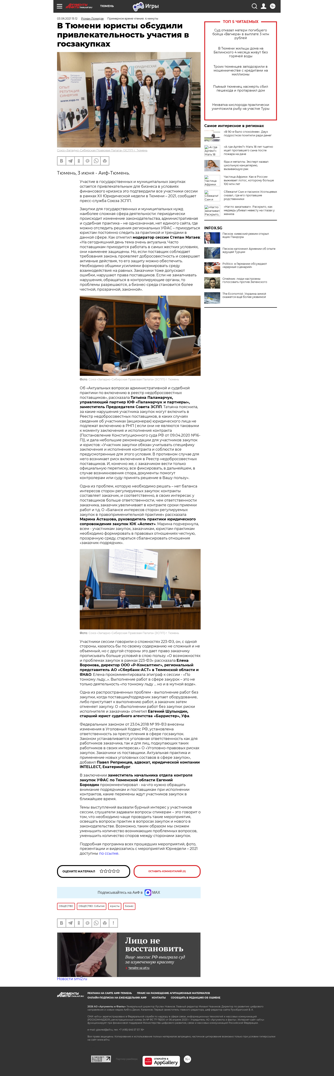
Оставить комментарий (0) (167, 871)
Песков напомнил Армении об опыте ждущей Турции (248, 250)
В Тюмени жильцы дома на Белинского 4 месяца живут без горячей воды (241, 52)
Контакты (159, 997)
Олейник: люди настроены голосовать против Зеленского (244, 280)
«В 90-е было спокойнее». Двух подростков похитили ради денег (248, 133)
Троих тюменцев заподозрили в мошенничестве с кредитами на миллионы (241, 70)
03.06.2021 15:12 (67, 18)
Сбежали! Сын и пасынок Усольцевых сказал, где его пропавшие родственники (250, 195)
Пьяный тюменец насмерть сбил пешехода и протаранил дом (240, 88)
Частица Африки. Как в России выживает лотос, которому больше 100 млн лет (249, 180)
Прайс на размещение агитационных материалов (173, 993)
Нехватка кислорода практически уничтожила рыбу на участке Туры (240, 107)
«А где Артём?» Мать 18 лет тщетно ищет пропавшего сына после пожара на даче (248, 150)
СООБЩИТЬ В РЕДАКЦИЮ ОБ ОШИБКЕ (195, 997)
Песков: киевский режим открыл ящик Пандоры (245, 235)
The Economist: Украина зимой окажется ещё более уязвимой (244, 295)
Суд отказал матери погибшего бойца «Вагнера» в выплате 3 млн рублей (240, 34)
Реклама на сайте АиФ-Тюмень (109, 993)
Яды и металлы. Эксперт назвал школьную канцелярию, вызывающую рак (246, 165)
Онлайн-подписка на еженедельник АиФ (117, 997)
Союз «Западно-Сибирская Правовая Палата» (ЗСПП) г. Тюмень (102, 150)
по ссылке (108, 853)
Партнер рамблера (126, 1059)
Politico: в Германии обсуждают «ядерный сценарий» (244, 265)
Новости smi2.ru (72, 979)
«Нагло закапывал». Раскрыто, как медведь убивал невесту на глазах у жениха (249, 210)
